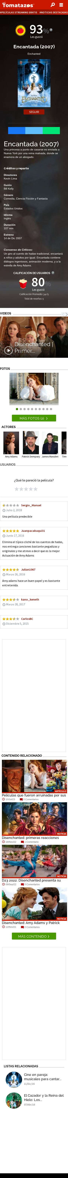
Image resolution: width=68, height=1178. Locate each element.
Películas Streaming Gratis (19, 12)
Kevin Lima (10, 178)
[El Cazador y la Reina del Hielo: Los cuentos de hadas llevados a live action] (14, 1100)
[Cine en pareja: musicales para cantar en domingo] (14, 1080)
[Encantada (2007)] (34, 404)
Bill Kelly (9, 188)
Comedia (9, 198)
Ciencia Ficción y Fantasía (32, 198)
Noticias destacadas (54, 12)
